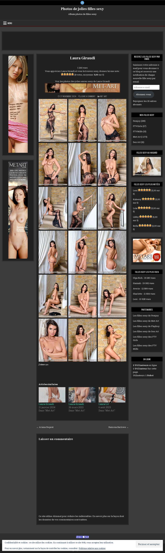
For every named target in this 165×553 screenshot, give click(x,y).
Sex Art (137, 142)
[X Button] (82, 3)
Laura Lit (104, 404)
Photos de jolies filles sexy (82, 9)
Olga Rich (137, 277)
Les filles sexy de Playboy (146, 326)
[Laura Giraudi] (52, 395)
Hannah (137, 283)
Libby (136, 216)
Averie (136, 288)
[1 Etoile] (62, 74)
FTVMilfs (138, 131)
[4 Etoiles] (70, 74)
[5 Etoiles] (72, 74)
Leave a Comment (88, 96)
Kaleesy (137, 199)
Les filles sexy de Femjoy (146, 315)
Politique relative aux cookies (92, 548)
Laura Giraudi (82, 58)
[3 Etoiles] (67, 74)
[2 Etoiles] (64, 74)
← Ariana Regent (44, 427)
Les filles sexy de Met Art (146, 320)
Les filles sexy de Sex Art (146, 331)
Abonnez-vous (143, 94)
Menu (10, 23)
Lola (135, 208)
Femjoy (137, 120)
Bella (135, 225)
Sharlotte (137, 293)
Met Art (103, 96)
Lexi (135, 190)
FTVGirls (137, 126)
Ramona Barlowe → (118, 427)
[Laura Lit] (112, 395)
